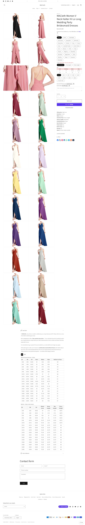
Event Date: (59, 85)
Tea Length (68, 64)
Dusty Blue (68, 40)
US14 (70, 77)
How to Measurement (56, 497)
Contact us (40, 499)
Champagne (71, 37)
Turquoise (73, 57)
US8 (78, 75)
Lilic (59, 48)
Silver (74, 54)
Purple (59, 51)
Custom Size (60, 80)
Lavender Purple (66, 46)
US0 (59, 75)
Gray (73, 43)
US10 (59, 77)
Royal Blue (73, 51)
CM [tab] (25, 354)
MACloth (7, 522)
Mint (70, 48)
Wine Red (60, 60)
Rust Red (60, 54)
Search (63, 497)
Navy (75, 48)
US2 (64, 75)
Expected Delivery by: (61, 83)
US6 (73, 75)
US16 (75, 77)
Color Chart (33, 497)
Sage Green (67, 54)
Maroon (64, 48)
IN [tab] (22, 354)
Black (59, 37)
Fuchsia (67, 43)
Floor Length (77, 64)
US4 (68, 75)
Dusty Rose (60, 43)
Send (24, 483)
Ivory (59, 46)
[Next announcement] (57, 1)
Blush (65, 37)
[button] (4, 5)
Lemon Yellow (77, 46)
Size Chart (39, 497)
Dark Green (60, 40)
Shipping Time (27, 497)
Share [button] (59, 136)
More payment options (69, 107)
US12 (64, 77)
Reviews (45, 499)
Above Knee (60, 64)
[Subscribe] (24, 506)
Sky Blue (60, 57)
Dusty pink (76, 40)
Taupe (66, 57)
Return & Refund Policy (46, 497)
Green (78, 43)
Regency (66, 51)
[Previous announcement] (27, 1)
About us (21, 497)
